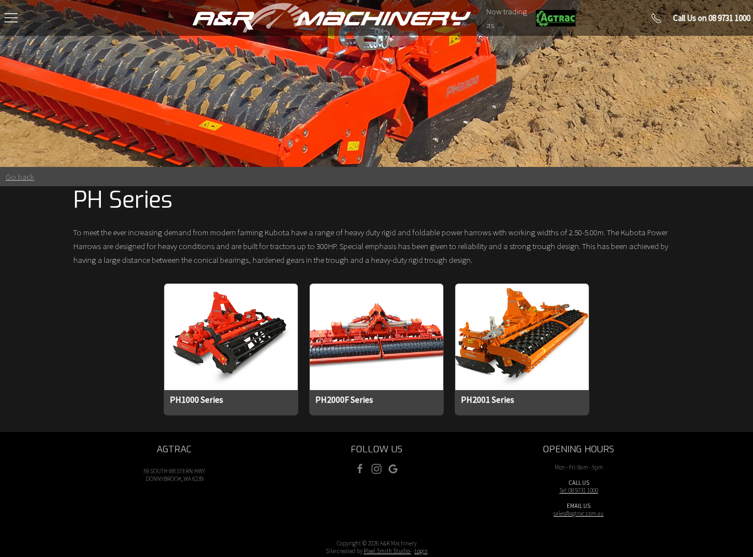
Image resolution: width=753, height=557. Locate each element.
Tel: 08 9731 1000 (579, 490)
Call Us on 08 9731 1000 (711, 18)
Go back (20, 176)
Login (421, 551)
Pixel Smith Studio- (387, 551)
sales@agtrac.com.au (578, 513)
